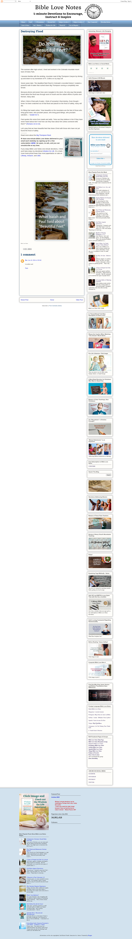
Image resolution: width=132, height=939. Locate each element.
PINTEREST (92, 779)
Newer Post (24, 300)
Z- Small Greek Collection (95, 730)
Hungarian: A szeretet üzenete (96, 712)
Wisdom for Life (50, 25)
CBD (38, 156)
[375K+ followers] (91, 68)
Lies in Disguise (73, 25)
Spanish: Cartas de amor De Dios (97, 720)
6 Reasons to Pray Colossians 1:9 (35, 877)
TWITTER (91, 782)
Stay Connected (92, 22)
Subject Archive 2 (78, 22)
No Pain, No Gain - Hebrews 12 (103, 256)
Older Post (79, 300)
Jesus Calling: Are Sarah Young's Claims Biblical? (102, 244)
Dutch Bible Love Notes (95, 709)
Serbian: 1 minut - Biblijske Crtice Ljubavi (99, 717)
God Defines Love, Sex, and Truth (103, 187)
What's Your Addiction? (33, 895)
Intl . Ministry (37, 25)
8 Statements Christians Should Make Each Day (102, 175)
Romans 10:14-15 (33, 124)
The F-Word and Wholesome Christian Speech (103, 210)
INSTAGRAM (92, 776)
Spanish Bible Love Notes (95, 749)
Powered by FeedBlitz (106, 163)
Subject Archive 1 (64, 22)
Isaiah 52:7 (34, 115)
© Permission (40, 22)
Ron (26, 260)
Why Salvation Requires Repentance (36, 886)
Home (23, 22)
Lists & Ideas (25, 25)
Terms (99, 166)
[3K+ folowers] (107, 68)
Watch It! (62, 25)
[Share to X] (27, 249)
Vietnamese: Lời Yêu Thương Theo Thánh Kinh (99, 727)
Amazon (30, 156)
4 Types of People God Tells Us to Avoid (103, 268)
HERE (33, 143)
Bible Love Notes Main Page (96, 740)
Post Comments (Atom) (55, 305)
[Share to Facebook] (29, 249)
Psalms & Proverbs (94, 753)
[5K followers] (102, 68)
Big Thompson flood (43, 135)
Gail (30, 22)
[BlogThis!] (26, 249)
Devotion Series (105, 22)
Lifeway (23, 156)
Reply (26, 268)
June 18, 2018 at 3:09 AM (34, 260)
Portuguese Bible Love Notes (96, 745)
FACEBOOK (92, 774)
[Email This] (24, 249)
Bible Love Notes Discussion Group (98, 742)
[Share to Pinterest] (31, 249)
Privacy (103, 166)
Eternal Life (51, 22)
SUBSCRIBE (92, 466)
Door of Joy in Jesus (94, 755)
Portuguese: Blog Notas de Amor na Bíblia (99, 714)
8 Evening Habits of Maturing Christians (103, 280)
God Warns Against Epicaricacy (101, 222)
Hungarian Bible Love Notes (96, 743)
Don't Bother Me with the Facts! (35, 904)
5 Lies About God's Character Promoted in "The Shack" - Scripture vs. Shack (37, 924)
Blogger (90, 935)
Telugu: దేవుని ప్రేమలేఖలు (95, 723)
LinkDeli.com (91, 72)
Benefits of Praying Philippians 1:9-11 (101, 233)
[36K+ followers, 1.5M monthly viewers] (96, 68)
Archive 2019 (55, 797)
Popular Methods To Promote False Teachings (103, 198)
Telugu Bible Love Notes (95, 751)
